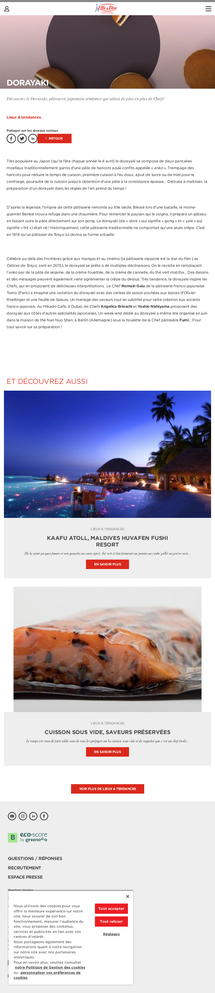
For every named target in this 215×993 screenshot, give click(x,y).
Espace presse (25, 877)
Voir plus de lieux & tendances (107, 789)
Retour (55, 138)
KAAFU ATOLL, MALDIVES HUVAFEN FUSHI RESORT (107, 541)
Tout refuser (111, 921)
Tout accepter (111, 909)
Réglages (111, 934)
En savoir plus (107, 564)
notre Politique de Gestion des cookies (50, 967)
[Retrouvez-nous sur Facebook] (44, 816)
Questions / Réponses (35, 858)
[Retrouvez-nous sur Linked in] (33, 816)
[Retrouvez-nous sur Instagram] (23, 816)
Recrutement (24, 867)
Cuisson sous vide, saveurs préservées (107, 732)
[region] (70, 937)
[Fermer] (127, 896)
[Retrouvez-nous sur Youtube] (12, 816)
